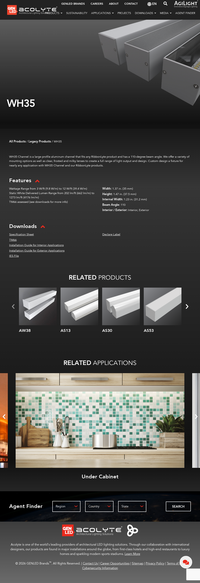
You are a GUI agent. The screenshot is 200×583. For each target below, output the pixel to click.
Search (178, 506)
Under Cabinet (100, 477)
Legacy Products (40, 141)
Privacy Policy (155, 563)
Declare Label (111, 234)
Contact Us (90, 563)
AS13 (66, 330)
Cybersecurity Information (100, 568)
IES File (14, 256)
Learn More (132, 554)
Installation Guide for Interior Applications (36, 245)
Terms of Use (176, 563)
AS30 (107, 330)
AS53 (149, 330)
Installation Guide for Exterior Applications (36, 250)
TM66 (13, 240)
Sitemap (137, 563)
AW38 (25, 330)
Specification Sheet (21, 234)
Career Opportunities (114, 563)
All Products (17, 141)
